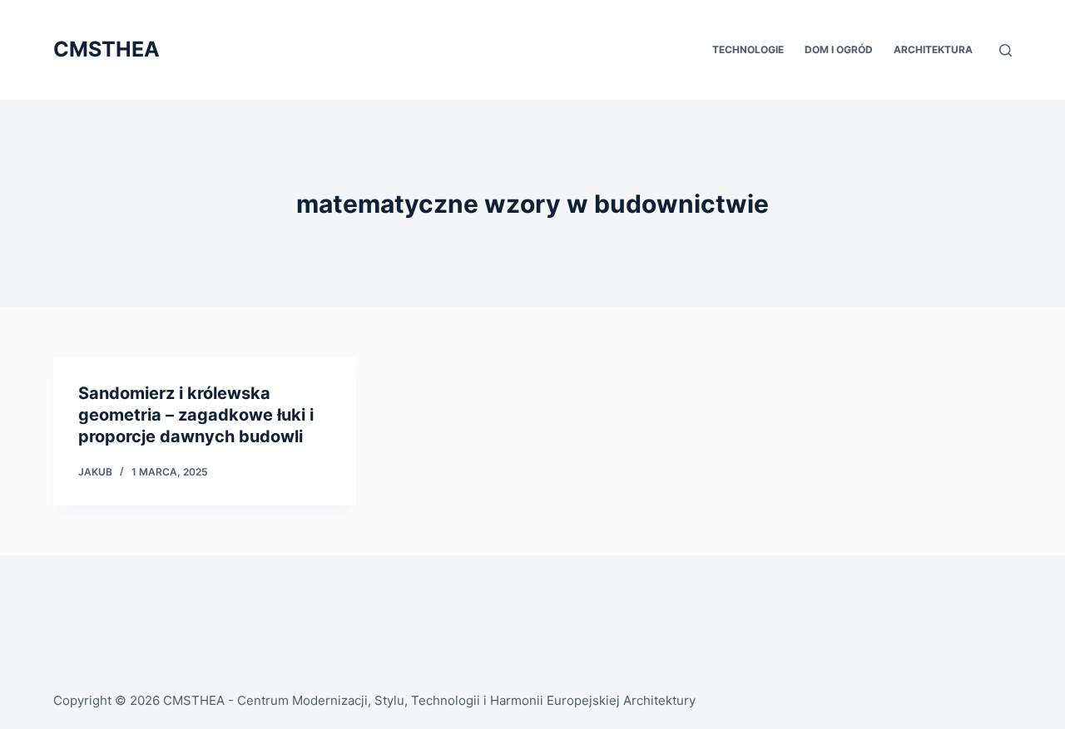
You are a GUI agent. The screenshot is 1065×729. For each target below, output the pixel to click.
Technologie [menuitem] (748, 49)
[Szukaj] (1005, 50)
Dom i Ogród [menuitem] (839, 49)
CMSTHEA (106, 49)
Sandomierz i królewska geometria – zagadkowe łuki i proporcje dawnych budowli (196, 414)
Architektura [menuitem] (933, 49)
